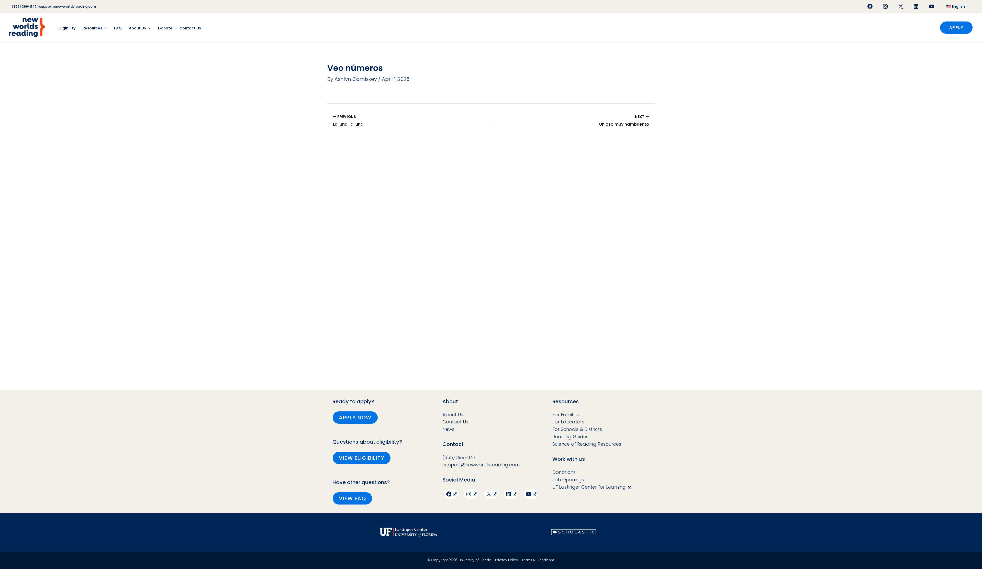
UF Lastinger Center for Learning (589, 487)
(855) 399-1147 (24, 6)
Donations (564, 472)
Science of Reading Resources (586, 444)
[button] (967, 6)
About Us (137, 28)
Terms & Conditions (538, 560)
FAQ (118, 28)
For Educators (568, 422)
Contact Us (190, 28)
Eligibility (67, 28)
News (448, 429)
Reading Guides (570, 436)
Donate (165, 28)
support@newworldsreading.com (67, 6)
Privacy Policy (506, 560)
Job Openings (568, 479)
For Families (565, 414)
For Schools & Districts (577, 429)
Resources (92, 28)
